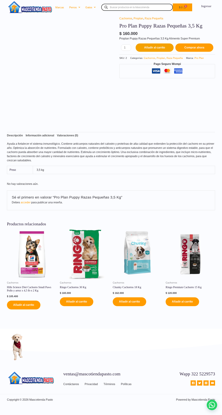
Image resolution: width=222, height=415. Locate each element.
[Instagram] (206, 383)
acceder (26, 202)
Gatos (88, 7)
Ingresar (206, 6)
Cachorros (125, 18)
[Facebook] (193, 383)
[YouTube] (212, 383)
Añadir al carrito (154, 47)
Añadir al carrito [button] (23, 304)
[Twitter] (199, 383)
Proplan (138, 18)
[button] (75, 7)
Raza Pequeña (154, 18)
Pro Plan (199, 58)
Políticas (126, 384)
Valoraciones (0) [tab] (67, 135)
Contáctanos (71, 384)
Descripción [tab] (15, 135)
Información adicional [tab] (40, 135)
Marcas (59, 7)
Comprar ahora (194, 47)
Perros (73, 7)
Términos (109, 384)
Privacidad (91, 384)
